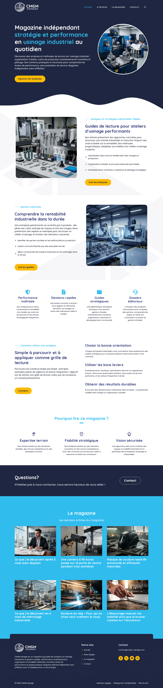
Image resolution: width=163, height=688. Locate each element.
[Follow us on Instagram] (137, 658)
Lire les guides (26, 267)
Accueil (88, 7)
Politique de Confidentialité (124, 683)
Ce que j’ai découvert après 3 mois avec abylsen (35, 561)
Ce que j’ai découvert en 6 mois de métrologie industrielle (33, 617)
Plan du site (143, 683)
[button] (145, 7)
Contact (134, 7)
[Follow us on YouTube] (132, 658)
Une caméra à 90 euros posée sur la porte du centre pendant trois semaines (81, 563)
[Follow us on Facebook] (120, 658)
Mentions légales (104, 683)
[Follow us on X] (126, 658)
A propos (102, 7)
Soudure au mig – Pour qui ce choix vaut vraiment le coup (81, 615)
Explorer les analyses (30, 78)
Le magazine (118, 7)
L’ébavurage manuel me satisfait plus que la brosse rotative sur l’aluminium (126, 617)
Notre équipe (89, 654)
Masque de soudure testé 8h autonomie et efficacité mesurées (127, 563)
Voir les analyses (98, 182)
